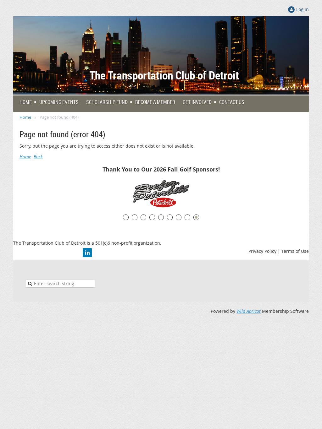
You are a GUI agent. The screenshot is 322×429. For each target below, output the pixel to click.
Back (38, 157)
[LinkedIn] (87, 252)
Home (25, 117)
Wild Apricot (248, 311)
